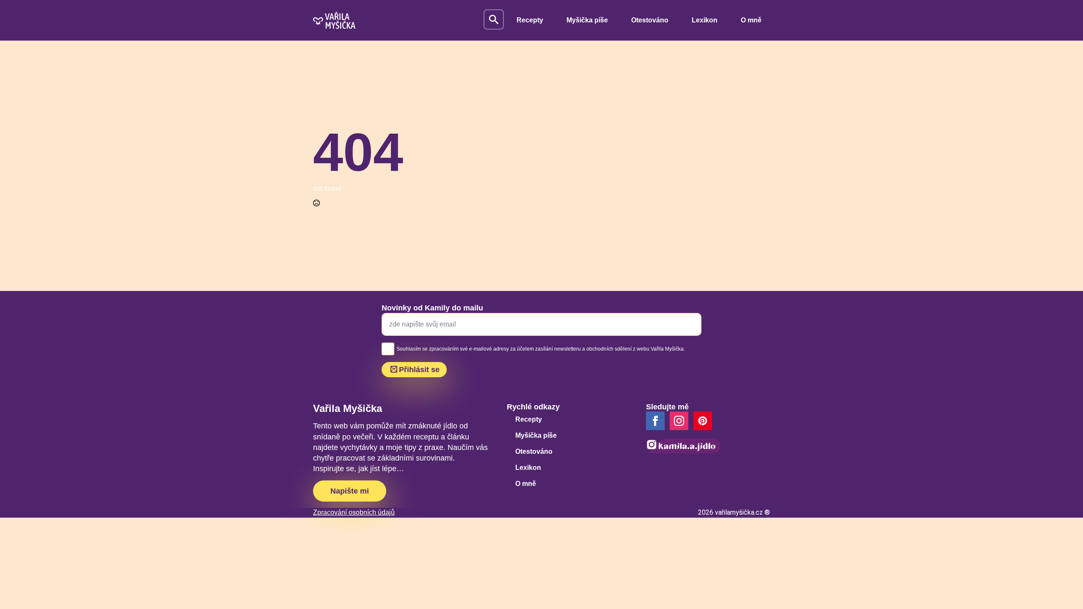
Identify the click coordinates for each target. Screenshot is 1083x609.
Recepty (530, 20)
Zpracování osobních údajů (354, 512)
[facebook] (655, 420)
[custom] (702, 420)
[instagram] (679, 420)
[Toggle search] (494, 19)
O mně (751, 20)
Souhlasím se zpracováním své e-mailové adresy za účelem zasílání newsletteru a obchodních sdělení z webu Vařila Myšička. (540, 349)
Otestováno (649, 20)
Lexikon (704, 20)
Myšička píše (587, 20)
